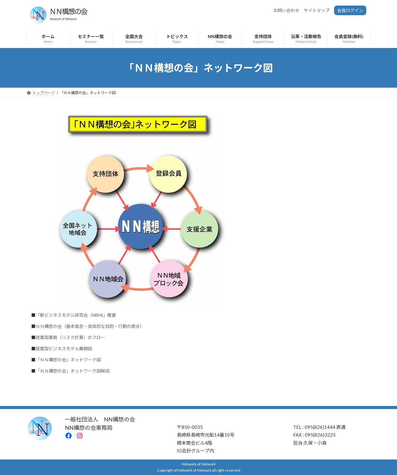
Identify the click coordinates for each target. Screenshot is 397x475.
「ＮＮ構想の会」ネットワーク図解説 (72, 370)
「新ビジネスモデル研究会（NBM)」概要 (76, 315)
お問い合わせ (286, 10)
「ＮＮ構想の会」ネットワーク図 (68, 359)
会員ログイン (350, 10)
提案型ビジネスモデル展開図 (64, 348)
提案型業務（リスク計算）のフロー (70, 337)
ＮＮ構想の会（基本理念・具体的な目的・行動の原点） (90, 326)
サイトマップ (317, 10)
